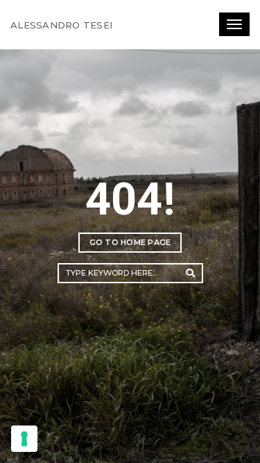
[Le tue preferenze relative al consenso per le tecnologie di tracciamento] (24, 439)
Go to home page (130, 242)
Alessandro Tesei (61, 25)
